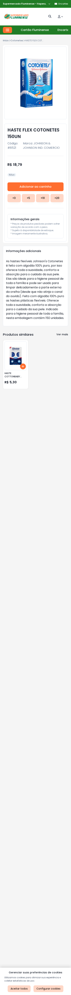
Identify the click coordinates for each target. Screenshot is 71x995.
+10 (43, 198)
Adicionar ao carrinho (35, 187)
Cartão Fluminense (35, 30)
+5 (28, 198)
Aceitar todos (19, 988)
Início (6, 40)
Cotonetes (17, 40)
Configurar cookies (48, 988)
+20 (56, 198)
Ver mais (62, 334)
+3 (14, 198)
